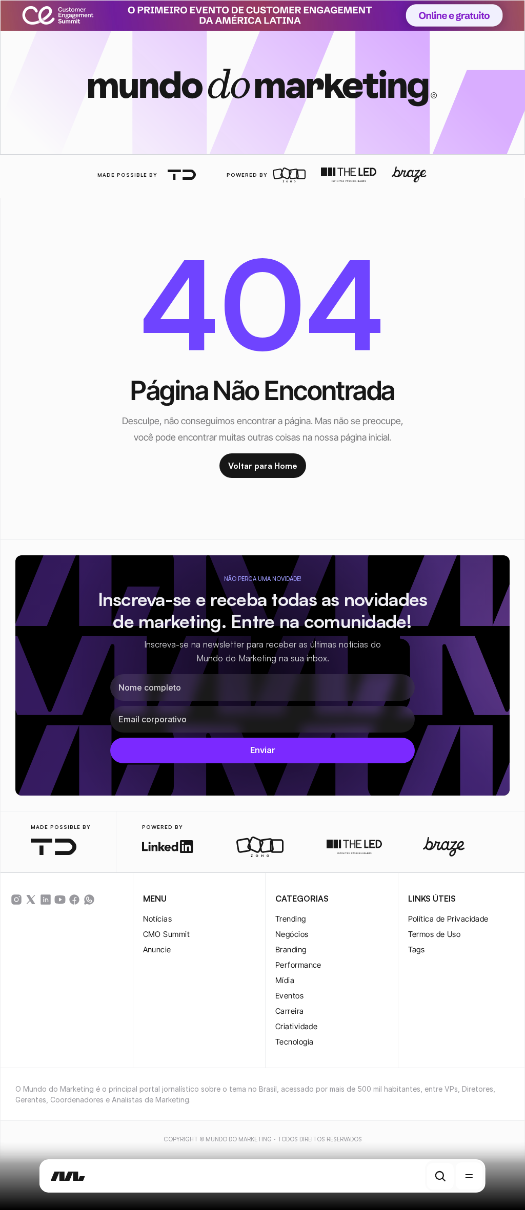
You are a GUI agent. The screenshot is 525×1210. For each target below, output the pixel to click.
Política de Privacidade (448, 919)
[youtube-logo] (60, 899)
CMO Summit (166, 934)
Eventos (289, 995)
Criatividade (296, 1026)
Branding (291, 949)
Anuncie (157, 949)
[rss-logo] (74, 899)
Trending (290, 919)
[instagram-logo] (16, 899)
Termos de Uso (434, 934)
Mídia (284, 980)
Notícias (157, 919)
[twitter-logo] (31, 899)
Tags (416, 949)
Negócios (292, 934)
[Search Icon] (440, 1176)
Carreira (289, 1011)
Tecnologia (294, 1042)
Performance (298, 965)
